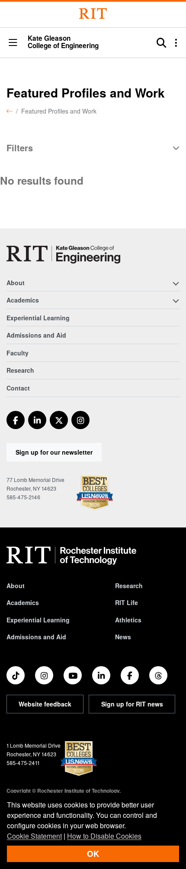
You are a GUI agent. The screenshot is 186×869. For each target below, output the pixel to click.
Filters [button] (19, 148)
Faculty (17, 352)
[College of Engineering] (63, 255)
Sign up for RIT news (132, 704)
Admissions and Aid (36, 335)
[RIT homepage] (71, 555)
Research (20, 370)
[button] (13, 43)
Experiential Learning (38, 317)
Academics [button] (22, 300)
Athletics (128, 619)
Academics (22, 602)
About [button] (15, 282)
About (15, 585)
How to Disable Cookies (104, 836)
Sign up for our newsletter (54, 452)
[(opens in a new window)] (15, 420)
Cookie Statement (34, 836)
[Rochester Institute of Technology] (93, 13)
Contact (18, 388)
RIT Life (126, 602)
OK (93, 853)
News (123, 636)
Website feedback (45, 704)
